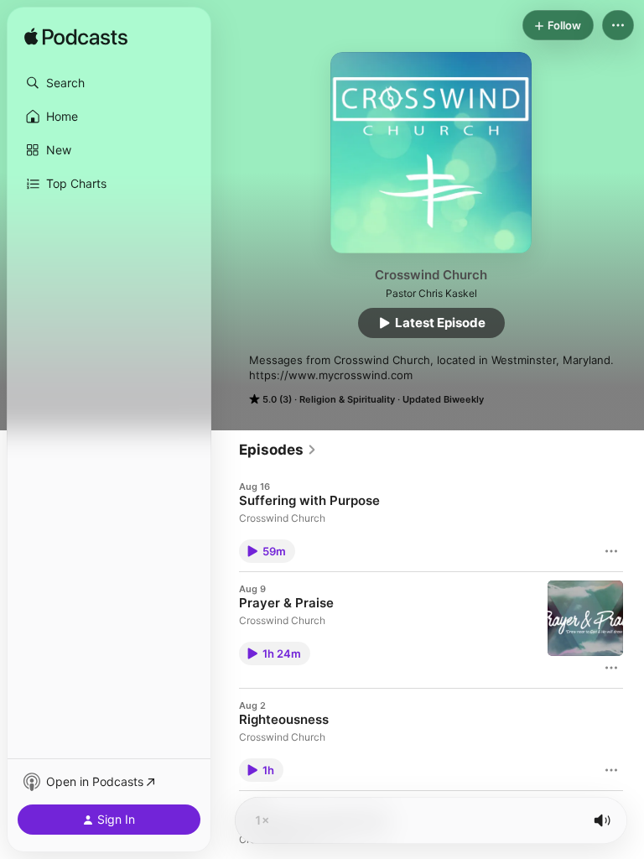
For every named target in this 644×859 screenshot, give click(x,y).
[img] (75, 37)
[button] (109, 83)
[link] (278, 449)
